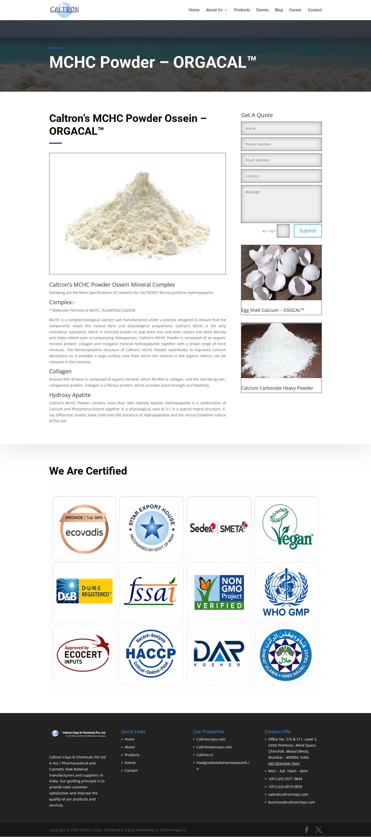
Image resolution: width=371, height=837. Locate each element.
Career (295, 10)
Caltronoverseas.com (214, 747)
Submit (308, 230)
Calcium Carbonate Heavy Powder (277, 388)
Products (242, 10)
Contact (315, 10)
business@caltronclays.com (291, 802)
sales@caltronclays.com (288, 794)
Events (262, 10)
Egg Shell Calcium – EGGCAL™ (272, 310)
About (130, 747)
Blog (279, 10)
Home (194, 10)
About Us (214, 10)
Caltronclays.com (211, 739)
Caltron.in (205, 754)
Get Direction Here (284, 763)
